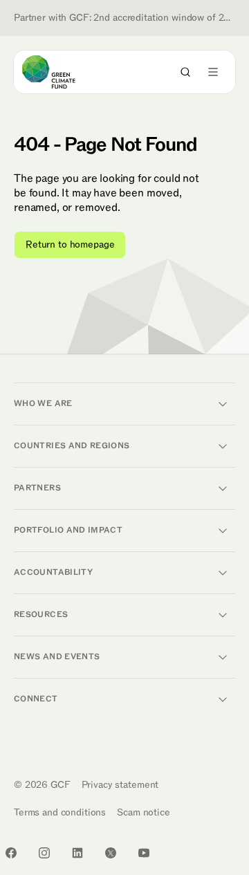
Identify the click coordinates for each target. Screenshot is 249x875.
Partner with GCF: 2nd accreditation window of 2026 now (124, 18)
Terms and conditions (60, 812)
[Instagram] (44, 852)
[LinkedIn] (77, 852)
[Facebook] (11, 852)
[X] (110, 852)
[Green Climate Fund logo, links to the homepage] (61, 72)
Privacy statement (120, 784)
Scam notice (143, 812)
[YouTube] (143, 852)
